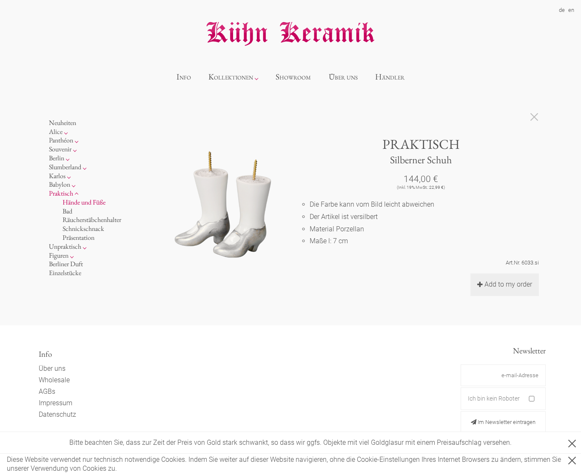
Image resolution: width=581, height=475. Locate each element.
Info (184, 76)
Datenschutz (57, 414)
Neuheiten (62, 122)
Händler (389, 76)
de (562, 10)
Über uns (343, 76)
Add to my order (508, 284)
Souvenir (60, 149)
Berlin (56, 158)
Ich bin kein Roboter (494, 398)
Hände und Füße (84, 202)
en (571, 10)
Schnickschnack (83, 228)
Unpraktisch (65, 246)
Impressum (55, 403)
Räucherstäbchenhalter (92, 219)
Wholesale (54, 380)
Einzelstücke (65, 272)
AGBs (47, 391)
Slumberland (65, 166)
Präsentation (78, 237)
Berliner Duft (66, 263)
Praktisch (61, 193)
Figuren (58, 255)
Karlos (57, 175)
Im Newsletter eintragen (505, 422)
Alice (56, 131)
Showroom (293, 76)
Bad (67, 211)
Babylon (59, 184)
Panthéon (61, 140)
